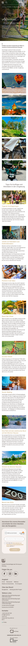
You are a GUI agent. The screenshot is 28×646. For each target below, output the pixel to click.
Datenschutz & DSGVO (8, 607)
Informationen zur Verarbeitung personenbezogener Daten (14, 544)
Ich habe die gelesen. (14, 544)
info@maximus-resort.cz (6, 615)
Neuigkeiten (5, 589)
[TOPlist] (8, 622)
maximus (4, 6)
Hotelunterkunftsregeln (8, 605)
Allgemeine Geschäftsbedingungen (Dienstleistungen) (11, 596)
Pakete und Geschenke (8, 583)
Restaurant (9, 581)
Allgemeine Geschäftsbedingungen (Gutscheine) (11, 599)
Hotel (3, 581)
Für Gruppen (18, 583)
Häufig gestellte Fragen (16, 589)
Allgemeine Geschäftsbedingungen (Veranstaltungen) (11, 602)
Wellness (16, 581)
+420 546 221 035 (7, 613)
